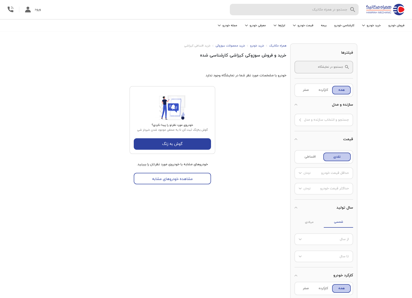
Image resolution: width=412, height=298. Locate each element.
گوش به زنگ (172, 144)
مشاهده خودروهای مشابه (172, 179)
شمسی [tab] (338, 222)
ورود (38, 9)
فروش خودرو (396, 25)
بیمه (324, 25)
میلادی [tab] (309, 222)
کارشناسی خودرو (344, 25)
